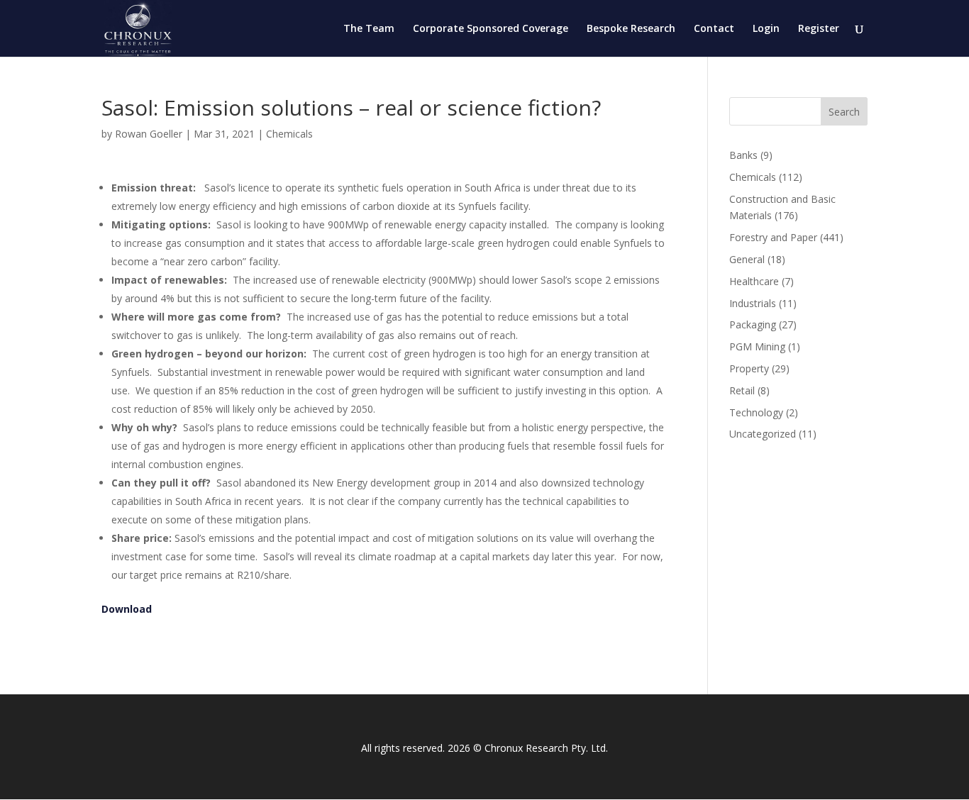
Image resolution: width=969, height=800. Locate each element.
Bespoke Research (631, 29)
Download (126, 609)
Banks (743, 155)
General (747, 259)
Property (749, 368)
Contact (714, 29)
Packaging (752, 324)
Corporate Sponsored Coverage (490, 29)
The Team (368, 29)
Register (818, 29)
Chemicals (289, 133)
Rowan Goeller (148, 133)
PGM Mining (757, 346)
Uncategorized (762, 433)
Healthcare (754, 281)
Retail (742, 390)
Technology (756, 412)
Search (844, 111)
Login (766, 29)
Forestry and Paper (773, 237)
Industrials (752, 303)
